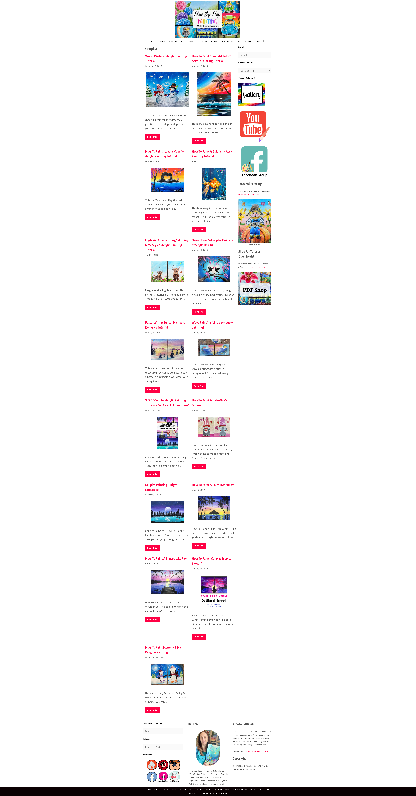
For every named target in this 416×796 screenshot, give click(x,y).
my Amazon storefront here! (256, 751)
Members (248, 41)
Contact (239, 41)
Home (153, 41)
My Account (219, 789)
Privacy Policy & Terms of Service (244, 789)
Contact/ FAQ (264, 789)
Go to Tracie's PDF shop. (255, 267)
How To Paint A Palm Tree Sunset (213, 485)
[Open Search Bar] (264, 41)
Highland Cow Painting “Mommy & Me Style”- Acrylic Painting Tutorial (166, 245)
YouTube (214, 41)
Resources (179, 41)
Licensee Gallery (206, 789)
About (171, 41)
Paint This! (152, 136)
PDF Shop (231, 41)
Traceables (205, 41)
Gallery (222, 41)
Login (258, 41)
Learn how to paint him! (248, 194)
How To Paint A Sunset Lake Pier (166, 559)
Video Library (177, 789)
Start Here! (162, 41)
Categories (192, 41)
